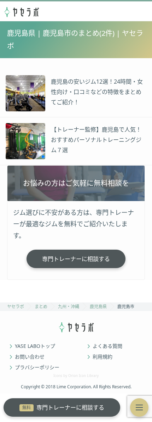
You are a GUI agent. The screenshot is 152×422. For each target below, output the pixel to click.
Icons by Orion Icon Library (76, 375)
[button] (139, 407)
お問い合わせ (30, 356)
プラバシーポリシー (37, 367)
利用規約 (102, 356)
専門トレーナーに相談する (63, 407)
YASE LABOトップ (35, 346)
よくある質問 (107, 346)
